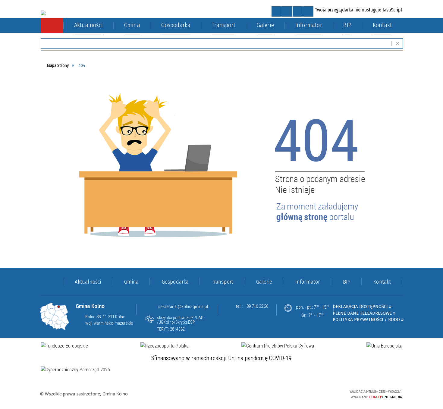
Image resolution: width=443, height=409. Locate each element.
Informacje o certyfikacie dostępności (221, 394)
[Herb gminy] (43, 13)
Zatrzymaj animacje (277, 11)
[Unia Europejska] (384, 346)
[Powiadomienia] (308, 11)
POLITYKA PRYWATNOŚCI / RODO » (368, 319)
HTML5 (297, 393)
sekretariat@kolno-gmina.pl (183, 306)
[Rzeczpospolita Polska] (164, 346)
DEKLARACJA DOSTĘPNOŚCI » (362, 306)
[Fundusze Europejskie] (64, 346)
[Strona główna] (52, 25)
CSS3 (306, 393)
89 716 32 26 (257, 306)
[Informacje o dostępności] (287, 11)
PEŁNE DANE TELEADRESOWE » (364, 313)
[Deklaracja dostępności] (298, 11)
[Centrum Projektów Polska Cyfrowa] (277, 346)
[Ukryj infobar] (397, 43)
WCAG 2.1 (325, 393)
